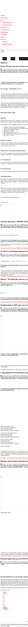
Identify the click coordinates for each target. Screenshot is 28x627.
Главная (3, 15)
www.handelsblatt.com (14, 197)
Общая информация (7, 22)
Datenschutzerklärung (7, 44)
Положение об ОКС (7, 25)
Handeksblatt (19, 83)
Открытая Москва (5, 29)
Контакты (3, 39)
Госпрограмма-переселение (4, 33)
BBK (11, 107)
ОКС (2, 20)
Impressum (4, 41)
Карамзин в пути (5, 27)
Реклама (3, 37)
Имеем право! (4, 17)
